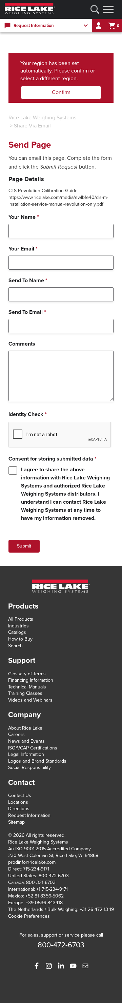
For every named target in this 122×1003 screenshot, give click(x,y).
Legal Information (26, 754)
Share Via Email (32, 125)
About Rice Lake (25, 728)
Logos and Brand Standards (37, 761)
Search (15, 646)
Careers (16, 734)
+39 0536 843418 (44, 903)
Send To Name (27, 280)
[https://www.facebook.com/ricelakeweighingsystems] (36, 966)
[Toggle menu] (108, 9)
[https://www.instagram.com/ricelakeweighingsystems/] (48, 966)
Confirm (61, 92)
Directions (18, 809)
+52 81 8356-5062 (44, 896)
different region (58, 78)
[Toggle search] (95, 9)
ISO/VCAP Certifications (32, 748)
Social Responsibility (29, 767)
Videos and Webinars (30, 700)
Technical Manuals (27, 687)
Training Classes (25, 693)
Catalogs (17, 632)
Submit (24, 546)
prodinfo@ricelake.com (32, 862)
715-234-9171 (36, 869)
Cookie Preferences (29, 916)
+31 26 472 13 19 (97, 909)
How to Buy (20, 639)
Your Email (23, 248)
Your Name (23, 217)
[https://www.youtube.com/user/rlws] (73, 966)
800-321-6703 (41, 882)
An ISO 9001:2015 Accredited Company (49, 849)
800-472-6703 (54, 876)
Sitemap (16, 822)
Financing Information (30, 680)
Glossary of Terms (27, 674)
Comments (21, 344)
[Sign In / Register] (98, 25)
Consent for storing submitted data (52, 458)
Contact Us (19, 795)
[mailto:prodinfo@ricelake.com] (85, 966)
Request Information (29, 815)
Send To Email (27, 312)
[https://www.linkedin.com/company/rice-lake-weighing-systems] (61, 966)
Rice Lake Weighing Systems (42, 117)
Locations (18, 802)
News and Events (26, 741)
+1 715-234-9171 (52, 889)
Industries (18, 626)
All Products (20, 619)
